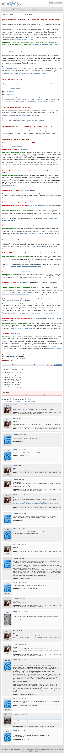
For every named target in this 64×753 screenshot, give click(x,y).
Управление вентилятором (19, 548)
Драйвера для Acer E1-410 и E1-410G (12, 387)
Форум (32, 9)
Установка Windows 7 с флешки (10, 73)
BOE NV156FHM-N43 (39, 503)
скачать (13, 88)
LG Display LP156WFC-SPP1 (51, 503)
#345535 (15, 659)
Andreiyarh (7, 450)
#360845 (15, 449)
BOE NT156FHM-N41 (18, 503)
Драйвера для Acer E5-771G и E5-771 (12, 382)
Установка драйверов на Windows (17, 115)
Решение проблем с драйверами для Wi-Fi (34, 262)
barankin (7, 714)
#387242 (15, 434)
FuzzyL (4, 364)
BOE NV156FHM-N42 (28, 503)
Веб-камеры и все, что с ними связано (22, 328)
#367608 (15, 465)
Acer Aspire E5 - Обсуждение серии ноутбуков (45, 44)
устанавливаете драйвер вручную (32, 246)
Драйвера (15, 9)
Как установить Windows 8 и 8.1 (27, 73)
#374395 (15, 544)
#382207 (15, 630)
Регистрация (58, 2)
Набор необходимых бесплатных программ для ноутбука (25, 99)
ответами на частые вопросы (40, 119)
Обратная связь (38, 751)
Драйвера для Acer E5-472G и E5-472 (12, 372)
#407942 (15, 513)
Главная (3, 9)
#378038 (15, 582)
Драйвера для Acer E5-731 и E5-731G (12, 384)
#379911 (15, 730)
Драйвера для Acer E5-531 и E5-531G (12, 381)
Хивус (7, 612)
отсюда (46, 648)
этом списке (27, 504)
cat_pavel (7, 434)
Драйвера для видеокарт (54, 216)
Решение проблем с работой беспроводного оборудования (26, 266)
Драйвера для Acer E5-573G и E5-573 (12, 375)
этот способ (20, 409)
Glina (7, 529)
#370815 (15, 598)
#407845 (15, 494)
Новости (26, 9)
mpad (7, 558)
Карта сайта (32, 751)
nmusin (7, 731)
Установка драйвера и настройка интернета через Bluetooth (40, 313)
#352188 (15, 479)
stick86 (7, 583)
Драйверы (12, 356)
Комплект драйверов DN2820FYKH (29, 483)
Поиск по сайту (25, 751)
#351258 (15, 558)
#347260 (15, 611)
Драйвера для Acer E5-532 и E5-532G (12, 374)
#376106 (15, 405)
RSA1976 (7, 660)
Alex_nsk (7, 513)
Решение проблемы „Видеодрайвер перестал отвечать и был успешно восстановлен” (33, 469)
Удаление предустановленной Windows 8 (22, 68)
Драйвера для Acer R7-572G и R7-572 (12, 379)
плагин (36, 409)
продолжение (31, 409)
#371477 (15, 644)
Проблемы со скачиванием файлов (23, 39)
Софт (21, 9)
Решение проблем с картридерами (42, 277)
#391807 (15, 714)
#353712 (15, 418)
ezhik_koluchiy (7, 699)
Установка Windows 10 (42, 73)
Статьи (9, 9)
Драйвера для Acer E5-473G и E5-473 (12, 377)
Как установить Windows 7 (52, 71)
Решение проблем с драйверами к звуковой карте (32, 233)
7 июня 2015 (11, 364)
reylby (7, 405)
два (31, 701)
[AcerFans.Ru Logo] (11, 4)
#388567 (15, 698)
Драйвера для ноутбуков (38, 120)
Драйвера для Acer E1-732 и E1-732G (12, 386)
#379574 (15, 528)
